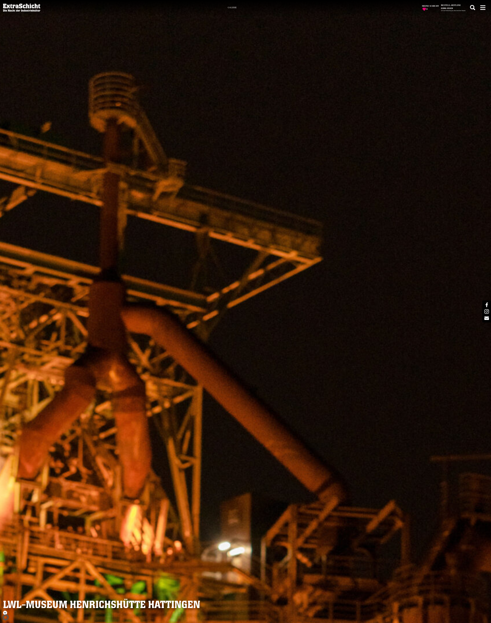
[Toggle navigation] (483, 7)
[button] (5, 617)
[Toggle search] (472, 7)
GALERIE (232, 7)
